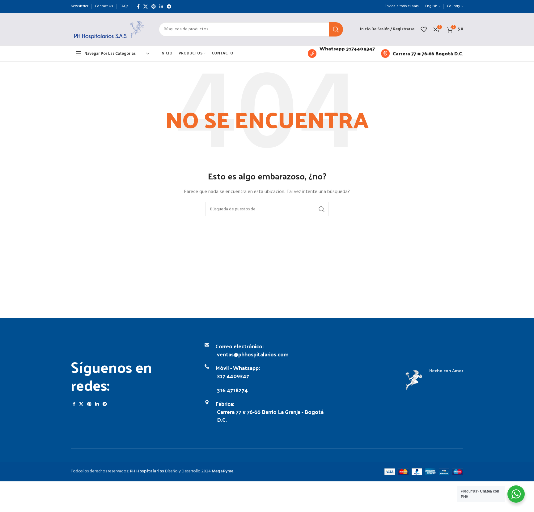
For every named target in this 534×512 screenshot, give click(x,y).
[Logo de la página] (108, 29)
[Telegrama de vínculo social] (169, 6)
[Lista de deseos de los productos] (423, 29)
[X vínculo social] (146, 6)
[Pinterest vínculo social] (154, 6)
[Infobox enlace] (341, 53)
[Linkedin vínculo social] (161, 6)
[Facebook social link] (138, 6)
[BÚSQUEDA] (336, 29)
